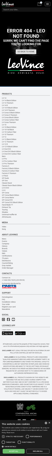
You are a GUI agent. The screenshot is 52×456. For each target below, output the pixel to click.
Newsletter (6, 309)
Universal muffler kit (9, 215)
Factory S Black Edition (10, 168)
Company (5, 244)
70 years (5, 258)
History (4, 246)
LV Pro (4, 159)
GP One (5, 181)
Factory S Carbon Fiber (10, 171)
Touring (5, 210)
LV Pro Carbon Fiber (9, 161)
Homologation (7, 297)
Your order (6, 304)
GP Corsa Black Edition (10, 195)
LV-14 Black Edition (9, 100)
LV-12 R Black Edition (10, 147)
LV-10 (4, 125)
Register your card (9, 307)
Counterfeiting (7, 263)
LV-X (3, 190)
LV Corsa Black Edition (10, 117)
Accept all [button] (13, 451)
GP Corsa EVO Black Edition (12, 202)
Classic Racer (7, 183)
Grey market (6, 265)
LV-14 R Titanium (8, 110)
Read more (10, 432)
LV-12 (4, 137)
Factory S (5, 166)
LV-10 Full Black (8, 130)
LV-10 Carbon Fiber (9, 132)
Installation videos (9, 302)
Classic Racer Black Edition (12, 185)
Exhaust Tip (6, 207)
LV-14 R (5, 105)
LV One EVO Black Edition (11, 151)
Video (4, 227)
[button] (26, 446)
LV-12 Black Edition (9, 139)
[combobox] (46, 423)
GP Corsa (5, 193)
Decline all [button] (38, 451)
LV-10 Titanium (7, 134)
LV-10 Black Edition (9, 127)
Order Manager (7, 268)
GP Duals (5, 178)
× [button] (49, 423)
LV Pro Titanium (8, 164)
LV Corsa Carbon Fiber (10, 120)
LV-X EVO (5, 188)
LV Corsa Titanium (9, 122)
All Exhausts (6, 217)
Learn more (6, 330)
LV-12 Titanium (7, 142)
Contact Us (6, 278)
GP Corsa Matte (8, 198)
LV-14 (4, 98)
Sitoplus (5, 212)
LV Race (5, 176)
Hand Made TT (7, 205)
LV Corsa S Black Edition (11, 113)
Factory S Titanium (9, 173)
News (4, 239)
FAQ (3, 299)
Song (4, 229)
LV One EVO (6, 149)
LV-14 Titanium (7, 103)
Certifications (7, 256)
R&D (3, 253)
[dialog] (26, 438)
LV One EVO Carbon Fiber (11, 154)
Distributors (6, 261)
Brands (4, 248)
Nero (4, 156)
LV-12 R (5, 144)
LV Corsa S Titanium (9, 115)
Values (4, 251)
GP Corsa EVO (7, 200)
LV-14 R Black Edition (10, 108)
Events (4, 241)
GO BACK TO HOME (26, 51)
